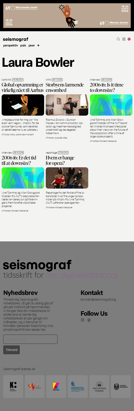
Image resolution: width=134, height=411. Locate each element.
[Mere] (38, 45)
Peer (32, 45)
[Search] (118, 39)
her (43, 329)
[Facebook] (89, 320)
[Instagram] (82, 320)
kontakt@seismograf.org (98, 299)
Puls (23, 45)
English (129, 39)
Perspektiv (10, 45)
